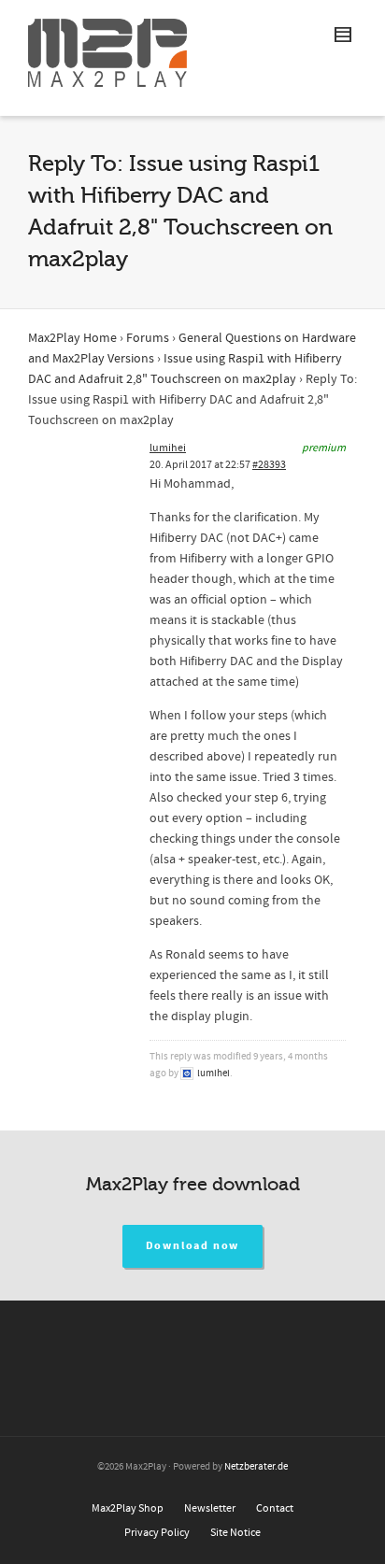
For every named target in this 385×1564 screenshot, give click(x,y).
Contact (274, 1508)
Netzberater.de (256, 1466)
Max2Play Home (72, 338)
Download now (193, 1246)
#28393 (269, 465)
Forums (147, 338)
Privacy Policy (157, 1533)
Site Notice (235, 1533)
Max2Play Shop (128, 1508)
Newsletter (209, 1508)
